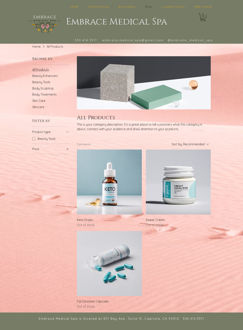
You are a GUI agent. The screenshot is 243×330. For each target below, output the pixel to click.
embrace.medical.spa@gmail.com (133, 40)
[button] (203, 17)
